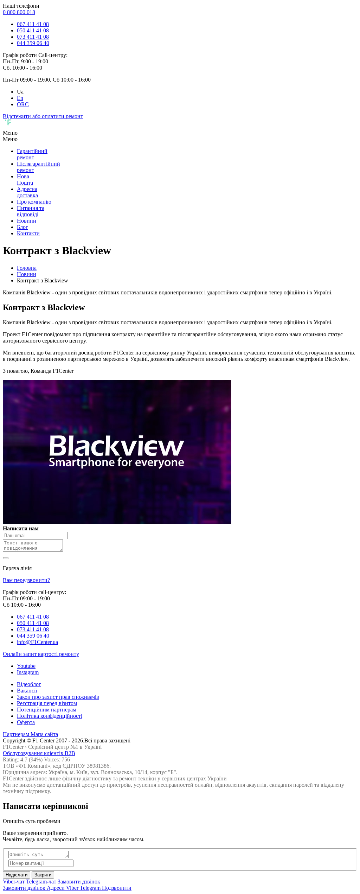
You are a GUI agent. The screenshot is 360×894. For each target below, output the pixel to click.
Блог (22, 227)
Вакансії (27, 691)
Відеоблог (29, 684)
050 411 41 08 (33, 30)
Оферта (26, 722)
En (20, 98)
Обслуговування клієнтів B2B (39, 753)
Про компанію (34, 202)
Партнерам (17, 734)
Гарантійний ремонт (32, 154)
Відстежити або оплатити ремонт (43, 116)
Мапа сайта (44, 734)
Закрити (42, 874)
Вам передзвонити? (26, 580)
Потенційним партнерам (46, 710)
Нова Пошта (25, 179)
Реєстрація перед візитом (47, 703)
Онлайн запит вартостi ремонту (41, 654)
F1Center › (15, 747)
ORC (23, 104)
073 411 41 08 (33, 37)
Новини (26, 221)
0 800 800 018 (19, 12)
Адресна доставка (27, 192)
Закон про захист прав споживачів (58, 697)
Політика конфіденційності (49, 716)
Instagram (28, 672)
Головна (27, 268)
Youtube (26, 666)
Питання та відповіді (30, 211)
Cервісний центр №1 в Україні (65, 747)
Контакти (28, 233)
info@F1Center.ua (37, 642)
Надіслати (16, 874)
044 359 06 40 (33, 43)
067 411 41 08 (33, 24)
